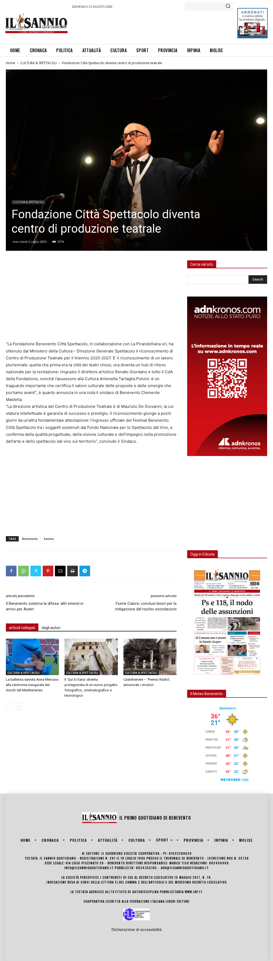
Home (10, 63)
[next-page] (17, 706)
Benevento (30, 539)
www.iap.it (194, 891)
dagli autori (51, 628)
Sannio (49, 539)
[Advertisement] (169, 26)
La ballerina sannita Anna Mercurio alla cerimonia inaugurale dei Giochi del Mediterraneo (32, 684)
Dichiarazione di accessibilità (136, 929)
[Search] (228, 6)
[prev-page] (9, 706)
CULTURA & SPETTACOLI (38, 63)
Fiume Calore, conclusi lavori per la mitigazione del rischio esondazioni (145, 606)
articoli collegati (22, 628)
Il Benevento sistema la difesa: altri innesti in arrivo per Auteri (44, 606)
